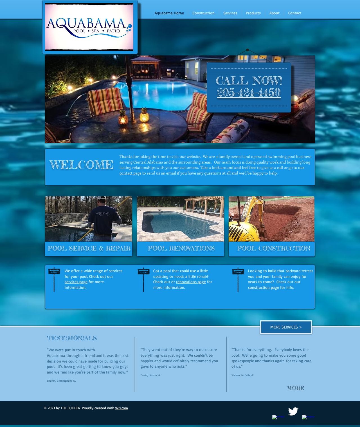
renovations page (191, 281)
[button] (293, 388)
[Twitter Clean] (293, 411)
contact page (130, 173)
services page (76, 281)
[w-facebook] (278, 421)
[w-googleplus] (308, 421)
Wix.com (121, 408)
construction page (263, 287)
